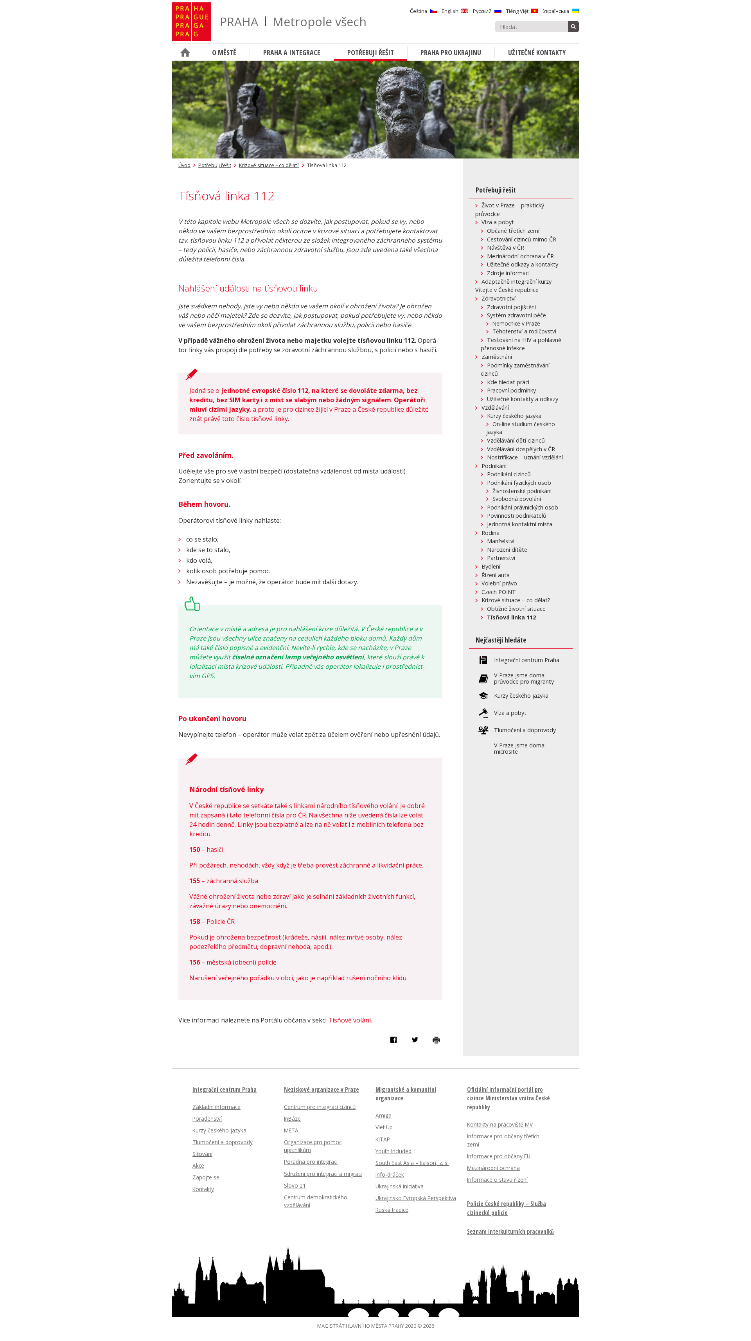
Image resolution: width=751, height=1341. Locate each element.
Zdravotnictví (499, 298)
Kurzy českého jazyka (514, 415)
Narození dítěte (507, 549)
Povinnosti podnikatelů (516, 515)
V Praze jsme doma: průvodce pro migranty (524, 678)
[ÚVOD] (185, 52)
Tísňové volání (349, 1020)
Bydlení (491, 566)
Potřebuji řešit (214, 165)
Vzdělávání (495, 407)
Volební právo (499, 583)
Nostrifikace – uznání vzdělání (525, 457)
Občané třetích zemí (513, 230)
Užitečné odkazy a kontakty (522, 264)
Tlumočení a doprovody (525, 730)
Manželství (500, 541)
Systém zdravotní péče (516, 315)
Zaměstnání (497, 356)
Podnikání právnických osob (522, 507)
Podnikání (494, 466)
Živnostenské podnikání (522, 491)
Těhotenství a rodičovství (524, 331)
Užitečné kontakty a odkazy (522, 399)
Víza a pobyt (498, 222)
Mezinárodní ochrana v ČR (520, 256)
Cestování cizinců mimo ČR (521, 239)
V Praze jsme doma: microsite (520, 748)
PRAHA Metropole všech (293, 22)
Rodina (490, 532)
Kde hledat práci (508, 382)
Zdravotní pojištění (511, 307)
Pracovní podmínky (511, 390)
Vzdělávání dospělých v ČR (521, 449)
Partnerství (501, 558)
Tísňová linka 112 (511, 617)
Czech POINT (499, 592)
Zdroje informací (508, 273)
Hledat (573, 26)
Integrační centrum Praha (526, 660)
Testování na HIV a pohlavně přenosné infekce (521, 344)
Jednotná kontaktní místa (519, 524)
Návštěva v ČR (505, 247)
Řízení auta (496, 575)
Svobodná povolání (516, 498)
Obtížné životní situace (516, 608)
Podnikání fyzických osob (519, 482)
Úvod (184, 165)
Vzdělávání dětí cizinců (516, 440)
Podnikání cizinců (509, 474)
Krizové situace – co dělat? (269, 165)
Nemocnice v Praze (516, 323)
